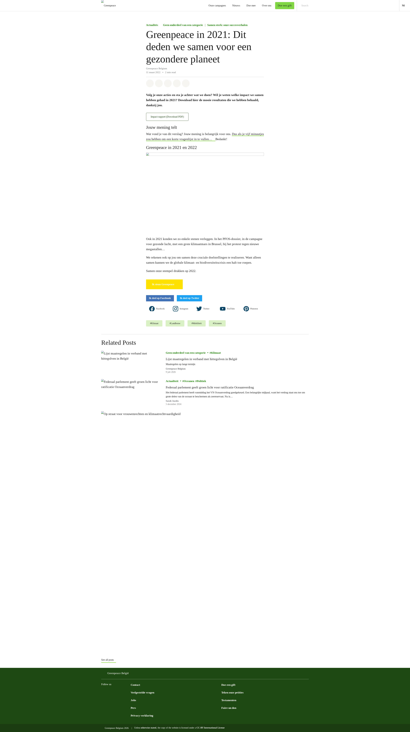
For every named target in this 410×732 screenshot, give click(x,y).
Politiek (201, 381)
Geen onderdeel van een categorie (183, 25)
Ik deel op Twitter (189, 298)
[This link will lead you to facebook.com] (109, 692)
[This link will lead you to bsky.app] (116, 692)
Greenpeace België (118, 673)
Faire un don (228, 707)
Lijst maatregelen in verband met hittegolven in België (201, 359)
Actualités (152, 25)
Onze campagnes (217, 5)
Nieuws (236, 5)
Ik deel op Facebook (160, 298)
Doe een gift (228, 684)
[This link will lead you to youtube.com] (129, 692)
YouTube (231, 309)
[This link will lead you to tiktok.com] (122, 692)
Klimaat (216, 352)
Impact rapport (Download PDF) (167, 116)
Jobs (133, 700)
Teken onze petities (232, 692)
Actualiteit (172, 381)
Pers (133, 707)
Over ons (266, 5)
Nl (406, 5)
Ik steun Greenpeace (163, 284)
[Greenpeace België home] (107, 5)
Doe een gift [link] (285, 5)
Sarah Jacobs (172, 401)
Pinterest (254, 309)
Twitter (206, 309)
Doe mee (251, 5)
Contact (135, 684)
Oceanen (189, 381)
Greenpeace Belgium (176, 369)
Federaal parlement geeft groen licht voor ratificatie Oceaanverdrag (210, 387)
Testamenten (228, 700)
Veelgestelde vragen (142, 692)
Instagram (184, 309)
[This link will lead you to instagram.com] (103, 692)
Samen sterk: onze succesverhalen (227, 25)
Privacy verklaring (142, 715)
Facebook (160, 309)
